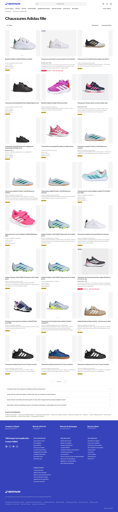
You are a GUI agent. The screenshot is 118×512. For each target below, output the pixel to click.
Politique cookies (94, 502)
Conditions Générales (49, 502)
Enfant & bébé (32, 8)
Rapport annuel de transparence (34, 502)
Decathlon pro (92, 456)
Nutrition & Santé (56, 8)
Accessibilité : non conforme (12, 504)
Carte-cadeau (107, 8)
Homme (24, 8)
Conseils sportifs (38, 470)
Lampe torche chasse (24, 416)
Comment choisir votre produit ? (70, 449)
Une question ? (65, 454)
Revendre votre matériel (95, 445)
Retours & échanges (68, 427)
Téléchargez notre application (17, 438)
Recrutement (37, 445)
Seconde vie (66, 8)
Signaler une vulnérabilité (38, 504)
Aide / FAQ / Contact (26, 504)
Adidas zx (86, 414)
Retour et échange (66, 443)
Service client (93, 427)
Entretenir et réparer (94, 441)
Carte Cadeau (92, 454)
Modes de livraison (66, 441)
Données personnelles (71, 502)
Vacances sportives (39, 481)
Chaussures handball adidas (26, 414)
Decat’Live (91, 458)
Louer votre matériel (93, 443)
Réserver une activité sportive (42, 474)
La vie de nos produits (40, 449)
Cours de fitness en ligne (41, 477)
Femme (17, 8)
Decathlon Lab (38, 458)
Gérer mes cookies (83, 502)
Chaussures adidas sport (42, 414)
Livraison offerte (12, 427)
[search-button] (37, 4)
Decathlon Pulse (38, 456)
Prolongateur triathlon (37, 416)
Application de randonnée (41, 479)
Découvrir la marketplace (68, 458)
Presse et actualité (39, 447)
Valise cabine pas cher (96, 414)
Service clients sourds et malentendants (72, 456)
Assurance (91, 452)
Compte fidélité (11, 442)
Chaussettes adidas (11, 414)
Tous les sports (9, 8)
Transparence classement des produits (14, 502)
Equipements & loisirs (44, 8)
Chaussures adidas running (59, 414)
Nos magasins (38, 443)
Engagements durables (40, 452)
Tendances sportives (67, 452)
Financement (91, 449)
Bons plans (75, 8)
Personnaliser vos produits (95, 447)
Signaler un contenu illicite (68, 461)
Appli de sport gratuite (40, 472)
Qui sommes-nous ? (39, 441)
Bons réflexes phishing (67, 463)
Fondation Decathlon (40, 454)
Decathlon (8, 11)
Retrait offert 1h (39, 427)
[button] (94, 230)
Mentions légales (60, 502)
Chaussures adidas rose (75, 414)
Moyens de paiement (67, 445)
